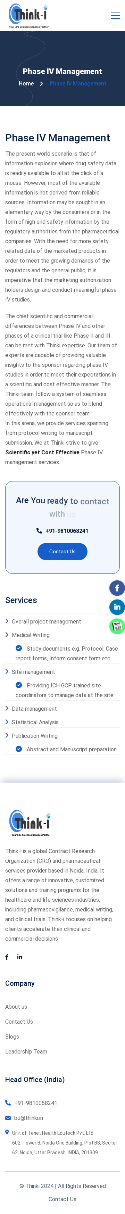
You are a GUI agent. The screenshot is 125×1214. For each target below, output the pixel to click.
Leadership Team (26, 1051)
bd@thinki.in (28, 1118)
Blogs (12, 1036)
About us (16, 1007)
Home (26, 83)
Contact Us (19, 1021)
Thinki (32, 1186)
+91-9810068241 (67, 531)
